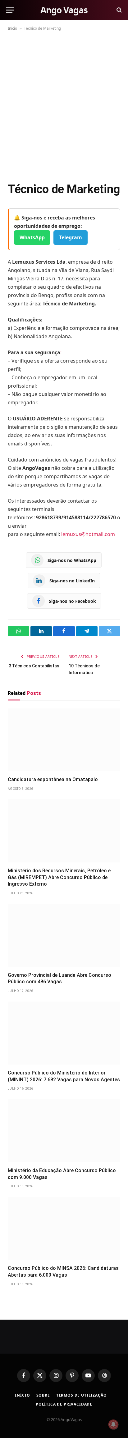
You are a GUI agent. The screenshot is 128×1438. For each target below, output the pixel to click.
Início (12, 28)
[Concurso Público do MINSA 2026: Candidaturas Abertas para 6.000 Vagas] (64, 1228)
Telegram (70, 237)
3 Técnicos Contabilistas (34, 665)
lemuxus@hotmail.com (88, 534)
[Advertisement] (64, 105)
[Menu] (10, 10)
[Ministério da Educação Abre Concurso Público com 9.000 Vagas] (64, 1130)
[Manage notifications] (113, 1424)
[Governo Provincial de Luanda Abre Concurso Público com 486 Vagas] (64, 935)
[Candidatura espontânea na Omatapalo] (64, 740)
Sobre (43, 1395)
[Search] (118, 10)
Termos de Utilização (81, 1395)
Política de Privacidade (64, 1404)
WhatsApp (32, 237)
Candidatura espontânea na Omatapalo (53, 779)
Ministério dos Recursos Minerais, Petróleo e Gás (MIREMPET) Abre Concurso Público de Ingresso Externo (59, 877)
